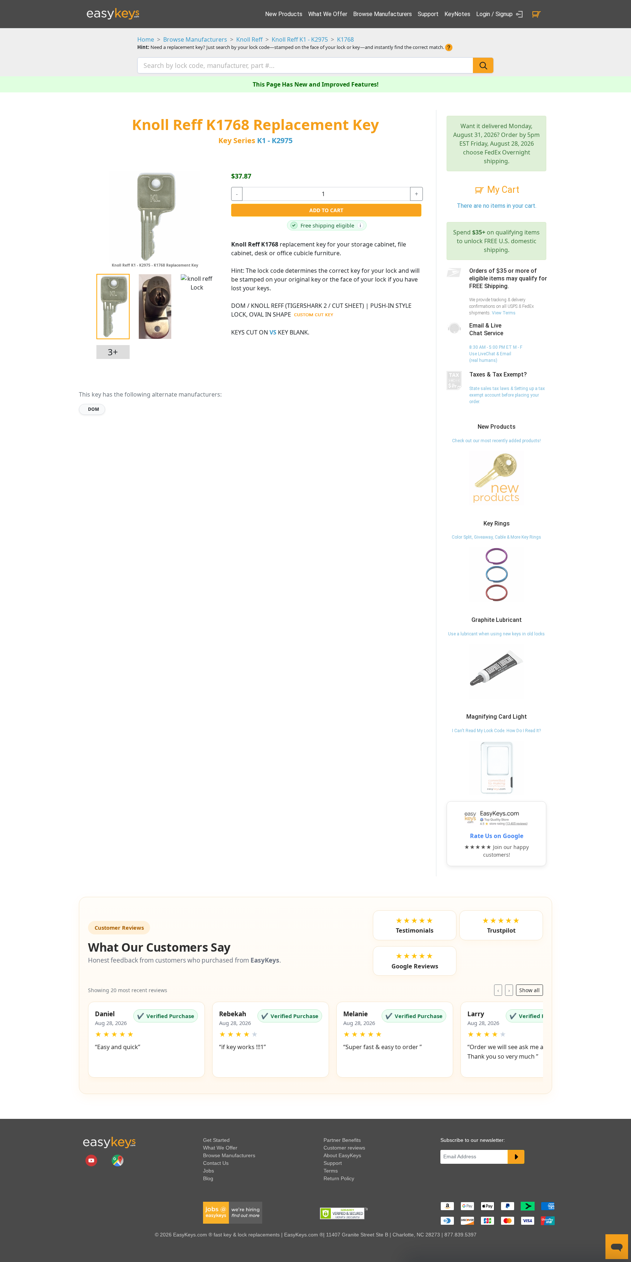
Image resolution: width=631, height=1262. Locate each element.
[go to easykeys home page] (109, 1142)
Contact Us (216, 1163)
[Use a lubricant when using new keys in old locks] (496, 670)
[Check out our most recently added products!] (496, 477)
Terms (331, 1171)
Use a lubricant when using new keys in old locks (496, 633)
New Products (283, 14)
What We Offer (327, 14)
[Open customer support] (616, 1246)
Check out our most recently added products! (496, 440)
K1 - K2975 (274, 140)
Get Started (216, 1140)
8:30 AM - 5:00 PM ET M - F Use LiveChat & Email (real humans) (495, 354)
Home (145, 39)
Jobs (208, 1171)
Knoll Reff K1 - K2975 (300, 39)
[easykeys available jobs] (232, 1212)
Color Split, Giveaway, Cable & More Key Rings (496, 537)
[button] (146, 1040)
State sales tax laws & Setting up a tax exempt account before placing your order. (507, 395)
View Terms (504, 313)
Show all (529, 990)
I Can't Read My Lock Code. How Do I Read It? (496, 730)
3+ (113, 352)
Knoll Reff (249, 39)
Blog (208, 1178)
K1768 (345, 39)
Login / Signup (495, 14)
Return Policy (339, 1178)
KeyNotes (457, 14)
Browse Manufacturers (382, 14)
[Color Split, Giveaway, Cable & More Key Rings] (496, 574)
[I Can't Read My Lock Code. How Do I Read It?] (496, 767)
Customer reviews (344, 1148)
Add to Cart (326, 210)
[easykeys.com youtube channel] (92, 1160)
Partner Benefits (342, 1140)
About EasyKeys (342, 1155)
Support (428, 14)
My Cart (502, 189)
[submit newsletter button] (516, 1157)
